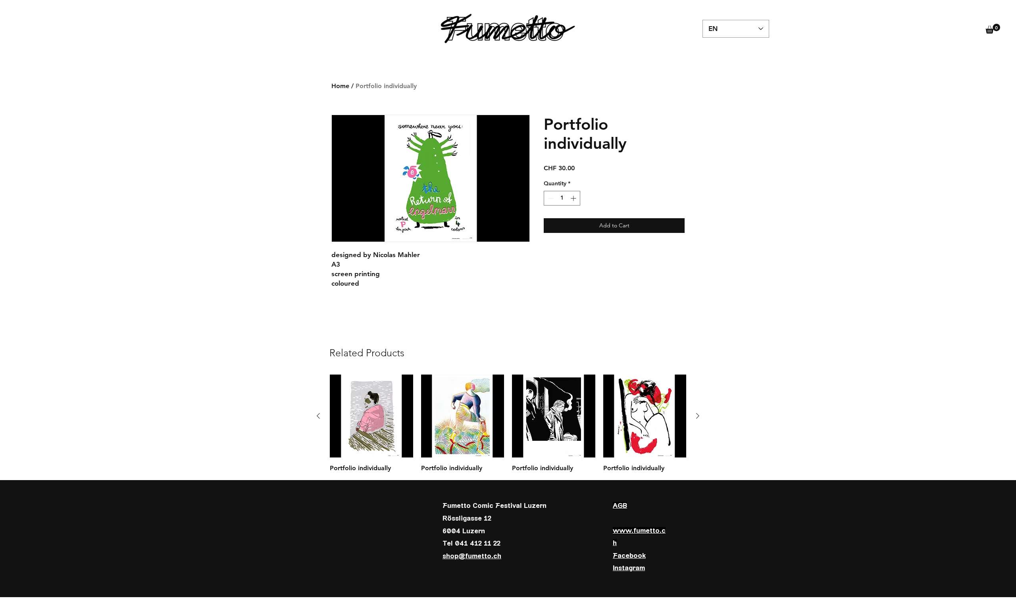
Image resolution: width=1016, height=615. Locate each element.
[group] (508, 423)
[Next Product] (697, 416)
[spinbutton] (562, 198)
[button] (992, 29)
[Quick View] (371, 416)
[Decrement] (550, 198)
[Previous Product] (318, 416)
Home (340, 86)
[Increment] (574, 198)
